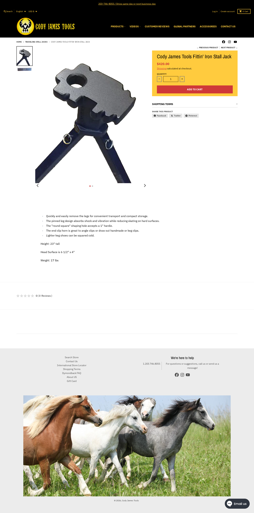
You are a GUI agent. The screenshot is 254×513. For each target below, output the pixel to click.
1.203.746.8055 (151, 363)
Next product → (229, 47)
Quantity (162, 74)
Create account (228, 11)
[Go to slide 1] (90, 186)
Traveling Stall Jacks (36, 42)
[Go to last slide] (37, 185)
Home (19, 42)
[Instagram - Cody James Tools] (229, 42)
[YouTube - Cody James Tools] (235, 42)
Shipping (161, 68)
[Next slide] (144, 185)
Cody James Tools (130, 500)
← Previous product (207, 47)
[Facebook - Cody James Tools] (223, 42)
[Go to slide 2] (92, 186)
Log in (215, 11)
